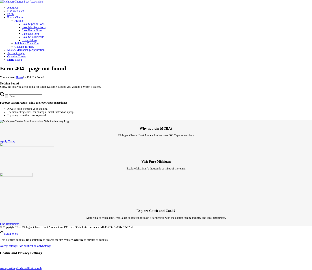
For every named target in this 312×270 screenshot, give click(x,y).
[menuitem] (159, 7)
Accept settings (8, 245)
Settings (46, 245)
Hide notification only (29, 245)
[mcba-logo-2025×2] (21, 1)
